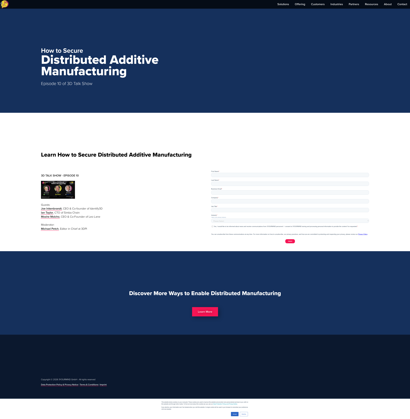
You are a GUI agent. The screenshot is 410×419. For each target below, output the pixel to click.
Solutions (283, 4)
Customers (318, 4)
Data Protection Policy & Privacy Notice (59, 384)
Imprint (103, 384)
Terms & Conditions (89, 384)
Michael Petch (50, 229)
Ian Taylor (47, 212)
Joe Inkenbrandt (51, 208)
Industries (336, 4)
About (388, 4)
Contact (402, 4)
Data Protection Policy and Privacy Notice (225, 404)
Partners (354, 4)
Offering (300, 4)
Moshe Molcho (50, 216)
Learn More (205, 312)
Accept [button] (235, 414)
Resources (371, 4)
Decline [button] (244, 414)
